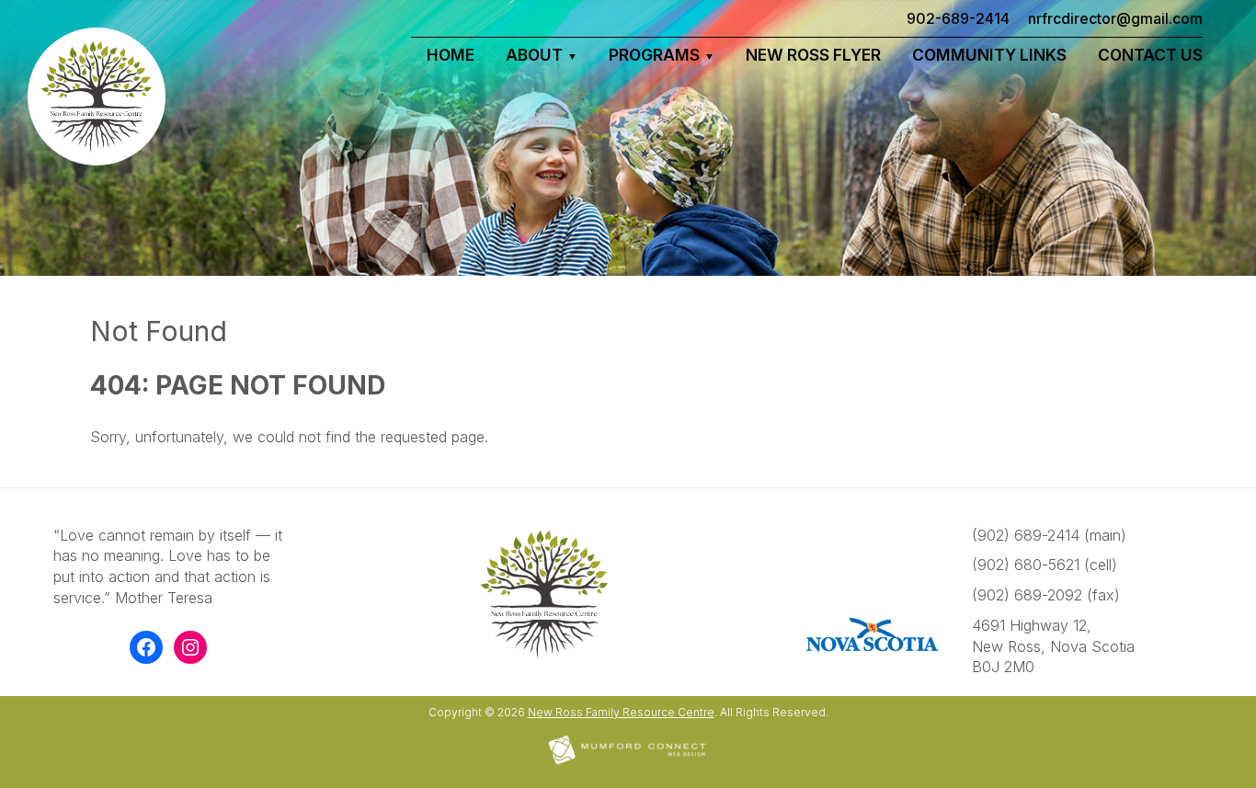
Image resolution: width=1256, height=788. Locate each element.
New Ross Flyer (813, 54)
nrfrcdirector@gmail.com (1115, 18)
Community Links (989, 54)
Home (450, 54)
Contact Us (1150, 54)
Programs (654, 54)
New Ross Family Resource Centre (621, 712)
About (534, 54)
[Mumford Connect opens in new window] (628, 763)
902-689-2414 (958, 18)
